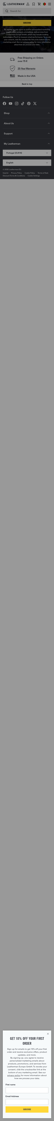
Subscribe (27, 1109)
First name (10, 1084)
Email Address (12, 1096)
